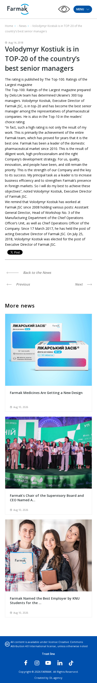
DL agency (56, 677)
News (22, 26)
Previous (22, 284)
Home (9, 26)
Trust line (48, 654)
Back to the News (36, 272)
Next (79, 284)
